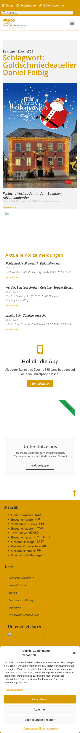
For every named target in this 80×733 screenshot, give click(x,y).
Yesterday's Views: (25, 524)
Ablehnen (40, 709)
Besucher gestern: (24, 528)
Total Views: (20, 532)
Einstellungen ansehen (40, 719)
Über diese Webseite (20, 577)
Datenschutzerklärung (34, 728)
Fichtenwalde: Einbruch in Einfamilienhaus (33, 263)
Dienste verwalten (14, 689)
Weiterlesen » (9, 207)
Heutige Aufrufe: (23, 515)
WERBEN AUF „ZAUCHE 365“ (24, 615)
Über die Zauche (17, 585)
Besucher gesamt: (24, 537)
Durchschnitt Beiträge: (27, 555)
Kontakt (13, 592)
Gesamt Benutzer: (24, 550)
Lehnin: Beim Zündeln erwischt (25, 316)
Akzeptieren (40, 699)
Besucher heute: (22, 519)
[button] (74, 653)
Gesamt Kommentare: (26, 546)
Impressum (52, 728)
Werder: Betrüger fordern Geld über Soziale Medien (39, 287)
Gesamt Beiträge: (23, 541)
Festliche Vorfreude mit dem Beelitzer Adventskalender (32, 195)
